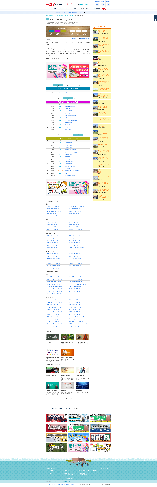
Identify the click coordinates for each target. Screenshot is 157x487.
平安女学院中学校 (69, 127)
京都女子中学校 (68, 122)
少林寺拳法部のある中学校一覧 (54, 307)
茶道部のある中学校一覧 (74, 238)
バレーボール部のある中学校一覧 (54, 286)
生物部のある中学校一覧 (52, 229)
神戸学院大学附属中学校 (70, 149)
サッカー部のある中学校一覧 (75, 279)
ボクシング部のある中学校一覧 (76, 321)
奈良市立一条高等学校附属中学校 (72, 170)
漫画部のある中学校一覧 (74, 256)
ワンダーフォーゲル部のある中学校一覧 (56, 302)
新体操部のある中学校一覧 (53, 314)
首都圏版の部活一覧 (84, 38)
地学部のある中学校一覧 (52, 226)
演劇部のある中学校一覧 (52, 247)
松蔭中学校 (67, 159)
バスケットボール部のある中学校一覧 (77, 284)
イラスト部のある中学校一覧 (53, 258)
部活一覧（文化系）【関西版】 (69, 15)
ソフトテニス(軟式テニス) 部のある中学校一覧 (79, 281)
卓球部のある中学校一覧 (74, 291)
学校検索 (51, 470)
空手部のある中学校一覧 (74, 304)
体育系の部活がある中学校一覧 (69, 477)
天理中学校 (67, 168)
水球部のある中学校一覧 (74, 288)
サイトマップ (73, 484)
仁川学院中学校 (101, 103)
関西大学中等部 (101, 54)
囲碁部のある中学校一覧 (74, 253)
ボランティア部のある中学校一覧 (54, 265)
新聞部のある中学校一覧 (52, 260)
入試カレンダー (82, 471)
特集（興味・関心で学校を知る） (59, 15)
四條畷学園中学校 (101, 127)
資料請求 (95, 470)
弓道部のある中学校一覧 (74, 309)
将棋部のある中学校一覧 (52, 253)
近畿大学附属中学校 (102, 154)
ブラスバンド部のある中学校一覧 (76, 206)
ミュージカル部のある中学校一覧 (76, 247)
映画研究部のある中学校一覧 (53, 263)
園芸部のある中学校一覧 (74, 245)
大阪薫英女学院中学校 (70, 106)
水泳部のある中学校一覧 (74, 314)
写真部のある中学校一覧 (74, 235)
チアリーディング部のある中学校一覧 (55, 319)
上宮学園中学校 (101, 47)
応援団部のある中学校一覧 (75, 319)
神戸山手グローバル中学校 (71, 152)
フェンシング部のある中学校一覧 (54, 323)
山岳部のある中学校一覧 (74, 299)
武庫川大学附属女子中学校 (71, 120)
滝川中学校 (100, 179)
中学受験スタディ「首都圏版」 (106, 468)
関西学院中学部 (101, 85)
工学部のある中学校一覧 (52, 224)
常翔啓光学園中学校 (102, 65)
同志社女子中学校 (69, 124)
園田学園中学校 (101, 199)
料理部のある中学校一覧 (74, 242)
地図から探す (51, 471)
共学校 (78, 85)
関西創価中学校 (68, 145)
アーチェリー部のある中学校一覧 (54, 311)
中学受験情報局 (82, 473)
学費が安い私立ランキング (68, 474)
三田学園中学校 (101, 71)
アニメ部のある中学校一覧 (53, 268)
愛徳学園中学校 (101, 161)
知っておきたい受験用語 (83, 474)
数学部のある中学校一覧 (52, 222)
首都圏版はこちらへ (83, 4)
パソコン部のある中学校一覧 (75, 258)
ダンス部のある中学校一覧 (53, 326)
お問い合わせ (54, 484)
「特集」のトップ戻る (68, 398)
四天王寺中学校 (68, 110)
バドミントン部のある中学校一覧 (76, 316)
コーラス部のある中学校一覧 (53, 215)
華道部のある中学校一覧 (52, 240)
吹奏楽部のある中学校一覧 (53, 206)
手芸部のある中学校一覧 (52, 242)
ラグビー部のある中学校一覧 (53, 284)
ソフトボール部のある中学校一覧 (54, 279)
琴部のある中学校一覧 (52, 213)
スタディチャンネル (68, 470)
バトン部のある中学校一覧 (53, 321)
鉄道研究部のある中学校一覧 (75, 263)
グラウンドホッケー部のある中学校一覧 (78, 323)
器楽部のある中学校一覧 (74, 208)
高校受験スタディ (64, 481)
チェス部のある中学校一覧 (53, 256)
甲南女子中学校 (68, 117)
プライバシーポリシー (61, 484)
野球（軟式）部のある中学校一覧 (76, 276)
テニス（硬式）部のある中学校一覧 (55, 281)
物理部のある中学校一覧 (74, 222)
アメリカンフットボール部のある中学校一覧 (57, 291)
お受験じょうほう (57, 481)
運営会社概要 (48, 484)
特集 (65, 471)
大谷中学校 (67, 108)
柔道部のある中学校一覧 (52, 304)
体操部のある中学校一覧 (74, 311)
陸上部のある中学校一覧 (52, 316)
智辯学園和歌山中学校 (70, 175)
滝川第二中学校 (101, 146)
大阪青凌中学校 (101, 78)
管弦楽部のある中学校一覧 (53, 208)
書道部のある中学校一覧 (74, 240)
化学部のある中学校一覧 (74, 224)
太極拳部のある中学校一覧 (53, 309)
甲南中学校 (100, 173)
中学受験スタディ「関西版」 (51, 468)
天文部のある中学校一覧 (74, 226)
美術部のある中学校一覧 (52, 235)
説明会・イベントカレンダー (84, 470)
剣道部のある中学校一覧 (74, 302)
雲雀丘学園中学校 (69, 161)
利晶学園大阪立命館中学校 (103, 192)
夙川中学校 (67, 156)
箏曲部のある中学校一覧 (74, 213)
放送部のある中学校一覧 (74, 260)
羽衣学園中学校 (68, 147)
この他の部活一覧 (74, 38)
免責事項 (67, 484)
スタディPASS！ (82, 475)
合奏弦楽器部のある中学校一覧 (54, 211)
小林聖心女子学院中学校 (70, 115)
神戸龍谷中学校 (68, 154)
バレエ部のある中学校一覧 (75, 326)
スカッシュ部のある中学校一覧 (54, 293)
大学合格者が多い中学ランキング (69, 473)
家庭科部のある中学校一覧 (53, 245)
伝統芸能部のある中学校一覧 (53, 238)
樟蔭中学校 (67, 113)
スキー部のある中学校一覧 (53, 299)
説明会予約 (96, 471)
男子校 (58, 98)
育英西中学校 (68, 129)
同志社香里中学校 (101, 141)
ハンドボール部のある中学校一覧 (54, 288)
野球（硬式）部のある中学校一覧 (54, 276)
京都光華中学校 (68, 163)
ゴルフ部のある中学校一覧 (75, 286)
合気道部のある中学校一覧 (75, 307)
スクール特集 (66, 475)
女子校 (68, 85)
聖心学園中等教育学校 (70, 166)
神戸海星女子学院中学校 (103, 97)
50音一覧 (50, 473)
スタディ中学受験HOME (50, 15)
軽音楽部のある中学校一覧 (75, 211)
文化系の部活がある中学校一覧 (69, 478)
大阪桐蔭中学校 (68, 142)
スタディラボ (71, 481)
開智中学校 (67, 173)
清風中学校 (67, 92)
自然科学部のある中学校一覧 (75, 229)
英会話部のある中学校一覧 (75, 265)
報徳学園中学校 (101, 109)
